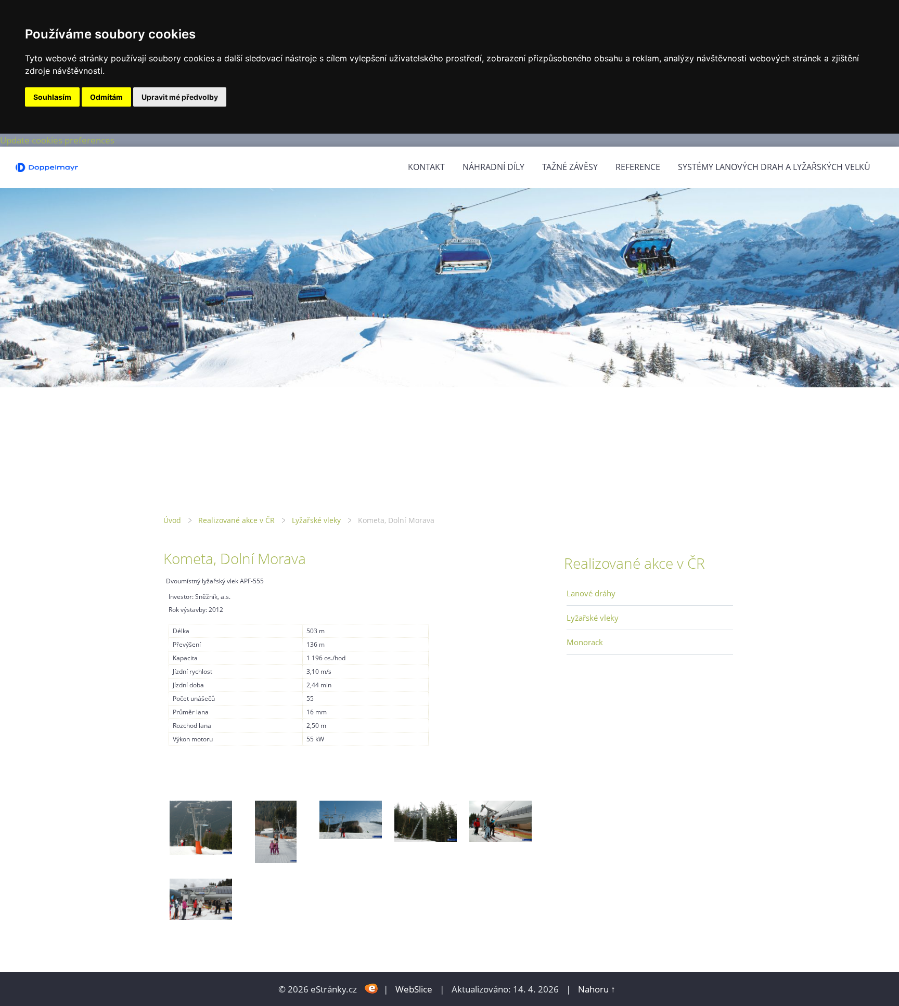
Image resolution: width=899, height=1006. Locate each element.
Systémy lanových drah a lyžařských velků (774, 167)
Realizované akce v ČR (236, 520)
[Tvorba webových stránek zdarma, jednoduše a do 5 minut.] (371, 988)
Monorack (585, 642)
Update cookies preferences (57, 140)
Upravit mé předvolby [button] (180, 97)
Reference (637, 167)
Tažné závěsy (570, 167)
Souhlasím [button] (52, 97)
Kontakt (426, 167)
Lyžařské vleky (316, 520)
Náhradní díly (493, 167)
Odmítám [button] (106, 97)
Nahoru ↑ (596, 989)
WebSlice (413, 989)
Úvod (172, 520)
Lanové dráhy (591, 593)
